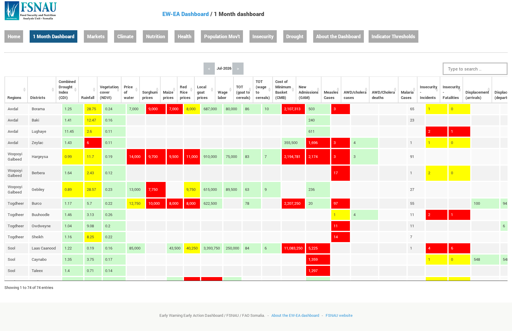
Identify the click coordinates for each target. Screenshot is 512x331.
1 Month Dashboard (53, 36)
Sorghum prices (150, 95)
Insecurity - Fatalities (451, 92)
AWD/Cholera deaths (383, 95)
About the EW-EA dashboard (295, 315)
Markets (96, 36)
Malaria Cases (407, 95)
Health (184, 36)
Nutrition (155, 36)
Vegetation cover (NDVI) (109, 92)
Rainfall (87, 97)
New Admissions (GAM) (309, 92)
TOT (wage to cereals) (263, 89)
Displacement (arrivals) (477, 95)
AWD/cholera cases (355, 95)
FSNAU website (339, 315)
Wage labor (223, 95)
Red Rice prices (185, 92)
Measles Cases (331, 95)
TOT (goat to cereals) (243, 92)
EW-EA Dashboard (185, 13)
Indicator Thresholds (393, 36)
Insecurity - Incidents (428, 92)
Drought (294, 36)
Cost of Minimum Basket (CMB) (283, 89)
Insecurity (262, 36)
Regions (14, 97)
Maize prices (168, 95)
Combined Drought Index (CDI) (67, 89)
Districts (37, 97)
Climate (125, 36)
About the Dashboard (338, 36)
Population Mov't (222, 36)
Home (14, 36)
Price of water (129, 92)
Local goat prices (202, 92)
